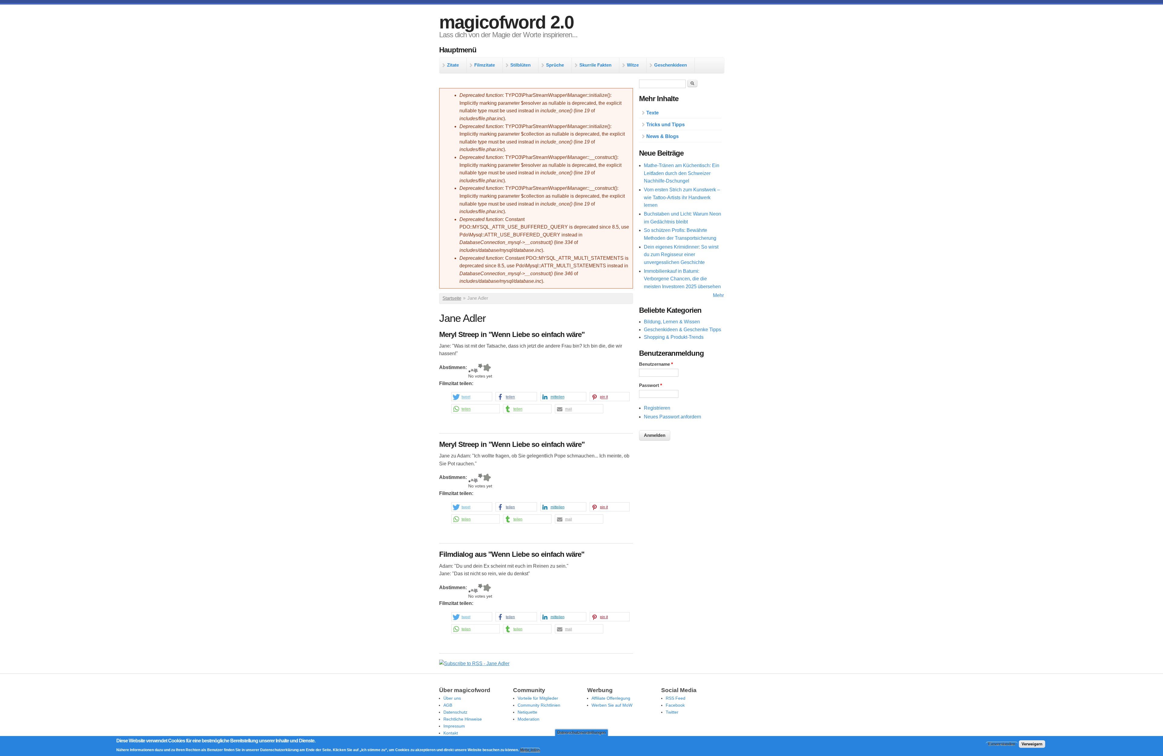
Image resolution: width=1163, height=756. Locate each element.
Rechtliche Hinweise (462, 719)
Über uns (452, 698)
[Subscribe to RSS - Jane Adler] (474, 663)
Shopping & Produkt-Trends (674, 337)
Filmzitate (484, 65)
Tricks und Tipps (665, 124)
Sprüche (555, 65)
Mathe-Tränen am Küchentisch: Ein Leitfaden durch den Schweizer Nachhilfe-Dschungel (681, 173)
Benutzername (656, 364)
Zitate (453, 65)
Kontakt (450, 733)
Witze (633, 65)
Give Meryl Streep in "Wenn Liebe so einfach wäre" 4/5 (480, 368)
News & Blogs (662, 136)
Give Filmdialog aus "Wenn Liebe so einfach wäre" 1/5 (469, 588)
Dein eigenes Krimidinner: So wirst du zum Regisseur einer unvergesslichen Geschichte (681, 254)
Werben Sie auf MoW (611, 705)
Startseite (451, 298)
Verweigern (1032, 744)
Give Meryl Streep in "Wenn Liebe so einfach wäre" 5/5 (487, 368)
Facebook (675, 705)
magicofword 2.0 (506, 22)
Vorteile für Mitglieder (538, 698)
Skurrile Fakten (595, 65)
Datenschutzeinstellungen (581, 732)
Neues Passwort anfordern (672, 416)
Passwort (650, 385)
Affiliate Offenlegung (610, 698)
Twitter (672, 712)
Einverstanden (1001, 744)
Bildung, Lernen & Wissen (672, 321)
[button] (472, 396)
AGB (447, 705)
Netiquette (527, 712)
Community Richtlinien (539, 705)
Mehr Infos (530, 750)
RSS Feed (675, 698)
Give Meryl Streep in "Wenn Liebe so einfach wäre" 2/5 (472, 368)
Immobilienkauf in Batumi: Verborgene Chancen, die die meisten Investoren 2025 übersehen (682, 279)
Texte (652, 112)
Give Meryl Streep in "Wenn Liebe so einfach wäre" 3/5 (475, 368)
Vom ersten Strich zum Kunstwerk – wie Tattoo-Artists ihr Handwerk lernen (682, 197)
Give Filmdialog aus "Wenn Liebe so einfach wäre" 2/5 (472, 588)
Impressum (454, 726)
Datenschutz (455, 712)
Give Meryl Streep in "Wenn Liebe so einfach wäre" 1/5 (469, 368)
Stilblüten (520, 65)
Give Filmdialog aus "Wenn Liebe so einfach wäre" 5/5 (487, 588)
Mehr (718, 295)
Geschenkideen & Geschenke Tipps (682, 329)
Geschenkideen (670, 65)
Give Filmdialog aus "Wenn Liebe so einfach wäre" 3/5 (475, 588)
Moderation (528, 719)
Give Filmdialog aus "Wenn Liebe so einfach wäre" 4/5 (480, 588)
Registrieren (657, 408)
